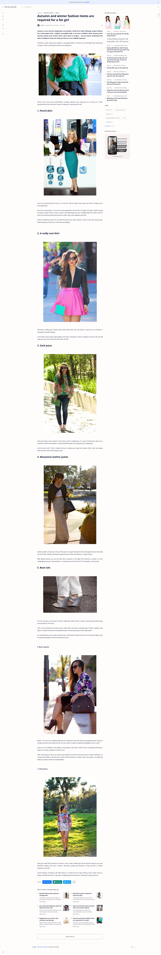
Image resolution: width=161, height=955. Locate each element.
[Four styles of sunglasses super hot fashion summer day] (66, 908)
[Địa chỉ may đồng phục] (120, 71)
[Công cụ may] (122, 31)
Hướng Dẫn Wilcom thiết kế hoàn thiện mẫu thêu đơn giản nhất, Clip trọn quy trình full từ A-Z (118, 50)
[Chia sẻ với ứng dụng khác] (74, 882)
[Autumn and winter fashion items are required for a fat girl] (70, 74)
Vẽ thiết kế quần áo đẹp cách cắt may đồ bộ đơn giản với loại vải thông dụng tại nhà (117, 60)
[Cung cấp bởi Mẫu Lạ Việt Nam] (122, 45)
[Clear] (47, 7)
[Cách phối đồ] (118, 88)
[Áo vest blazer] (119, 80)
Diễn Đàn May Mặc (11, 7)
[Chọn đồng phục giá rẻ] (120, 96)
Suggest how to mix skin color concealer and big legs (48, 919)
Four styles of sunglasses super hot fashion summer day (50, 907)
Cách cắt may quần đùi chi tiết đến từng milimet (118, 34)
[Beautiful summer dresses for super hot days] (100, 895)
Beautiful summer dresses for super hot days (82, 894)
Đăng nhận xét (70, 936)
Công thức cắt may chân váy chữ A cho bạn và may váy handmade (118, 91)
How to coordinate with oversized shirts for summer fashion (83, 907)
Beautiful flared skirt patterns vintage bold (49, 894)
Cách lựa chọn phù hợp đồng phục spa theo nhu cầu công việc (118, 75)
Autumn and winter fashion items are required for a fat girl (84, 919)
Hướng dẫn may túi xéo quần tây (117, 68)
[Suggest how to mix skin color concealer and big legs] (66, 920)
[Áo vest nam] (126, 80)
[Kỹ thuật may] (125, 88)
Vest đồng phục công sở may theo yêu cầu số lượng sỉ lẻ (117, 83)
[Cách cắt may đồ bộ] (119, 55)
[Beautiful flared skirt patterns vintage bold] (66, 895)
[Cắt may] (116, 31)
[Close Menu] (158, 2)
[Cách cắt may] (117, 65)
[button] (158, 7)
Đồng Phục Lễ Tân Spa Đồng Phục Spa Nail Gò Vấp (117, 99)
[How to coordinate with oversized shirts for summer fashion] (100, 908)
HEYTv (87, 2)
